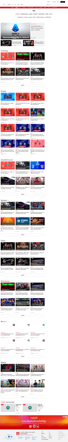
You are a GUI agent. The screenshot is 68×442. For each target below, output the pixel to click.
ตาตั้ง (18, 4)
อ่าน (12, 4)
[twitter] (11, 437)
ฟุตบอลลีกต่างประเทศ (24, 14)
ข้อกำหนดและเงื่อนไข (61, 433)
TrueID (6, 2)
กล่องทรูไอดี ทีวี (54, 1)
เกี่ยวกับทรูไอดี (60, 432)
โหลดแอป (48, 1)
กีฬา (16, 7)
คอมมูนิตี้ (50, 437)
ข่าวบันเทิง (24, 7)
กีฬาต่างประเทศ (18, 61)
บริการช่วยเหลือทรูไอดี (44, 439)
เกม (15, 4)
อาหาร (36, 7)
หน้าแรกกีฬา (18, 14)
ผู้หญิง (45, 7)
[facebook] (9, 437)
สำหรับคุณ (12, 7)
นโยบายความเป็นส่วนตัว (61, 435)
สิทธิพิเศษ (9, 4)
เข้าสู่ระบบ (62, 1)
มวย (31, 61)
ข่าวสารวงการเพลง (31, 7)
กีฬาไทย (47, 14)
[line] (6, 437)
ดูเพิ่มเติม (22, 85)
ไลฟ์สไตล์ (3, 362)
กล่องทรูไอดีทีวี (43, 437)
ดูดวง (49, 7)
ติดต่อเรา (59, 439)
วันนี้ (3, 4)
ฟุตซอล (31, 77)
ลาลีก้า (2, 61)
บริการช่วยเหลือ (60, 437)
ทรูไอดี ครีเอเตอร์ (54, 7)
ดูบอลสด (30, 14)
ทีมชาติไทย (32, 210)
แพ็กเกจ (50, 436)
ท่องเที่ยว (40, 7)
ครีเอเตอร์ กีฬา (3, 332)
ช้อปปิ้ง (42, 436)
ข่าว (19, 7)
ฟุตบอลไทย (35, 14)
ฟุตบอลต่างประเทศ (41, 14)
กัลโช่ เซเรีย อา (32, 170)
